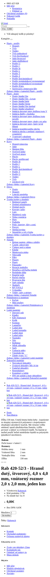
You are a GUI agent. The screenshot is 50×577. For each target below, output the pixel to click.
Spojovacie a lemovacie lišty (24, 89)
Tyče (14, 48)
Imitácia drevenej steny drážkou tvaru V (29, 111)
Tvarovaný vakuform (21, 136)
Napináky (16, 338)
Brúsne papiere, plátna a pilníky (26, 242)
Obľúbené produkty (15, 571)
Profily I (15, 66)
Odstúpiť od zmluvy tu (17, 552)
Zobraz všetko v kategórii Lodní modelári (25, 358)
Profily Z (16, 76)
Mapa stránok (13, 555)
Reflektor (16, 343)
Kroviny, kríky (18, 209)
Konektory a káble (20, 373)
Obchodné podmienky (16, 534)
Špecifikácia (12, 415)
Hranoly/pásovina (20, 144)
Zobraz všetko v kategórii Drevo (21, 197)
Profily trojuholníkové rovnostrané (27, 83)
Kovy (9, 141)
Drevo (9, 187)
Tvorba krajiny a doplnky (18, 199)
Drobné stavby (18, 207)
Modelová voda (19, 214)
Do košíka (6, 516)
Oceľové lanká (18, 151)
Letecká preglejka (20, 194)
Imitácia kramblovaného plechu (26, 129)
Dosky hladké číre (20, 96)
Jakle (14, 146)
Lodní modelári (13, 310)
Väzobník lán (18, 353)
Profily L (16, 71)
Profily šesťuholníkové (22, 78)
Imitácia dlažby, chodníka (23, 114)
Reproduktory (18, 370)
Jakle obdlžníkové (20, 61)
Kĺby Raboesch (19, 318)
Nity (14, 340)
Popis (9, 412)
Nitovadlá (16, 255)
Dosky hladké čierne (21, 104)
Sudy (14, 348)
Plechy (15, 156)
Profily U (16, 63)
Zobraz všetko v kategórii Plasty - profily (24, 91)
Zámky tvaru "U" (20, 355)
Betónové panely (19, 202)
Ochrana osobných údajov (18, 536)
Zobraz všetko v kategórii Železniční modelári (27, 378)
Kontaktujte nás (13, 550)
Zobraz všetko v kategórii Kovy (21, 184)
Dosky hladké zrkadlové (23, 109)
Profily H (16, 68)
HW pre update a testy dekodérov (27, 375)
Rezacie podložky (20, 267)
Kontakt (10, 531)
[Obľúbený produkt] (2, 462)
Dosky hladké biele (20, 101)
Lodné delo (17, 328)
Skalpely (16, 285)
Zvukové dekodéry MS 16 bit (25, 365)
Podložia (16, 222)
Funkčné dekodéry (20, 368)
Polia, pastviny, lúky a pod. (24, 224)
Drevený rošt (18, 312)
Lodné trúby (17, 335)
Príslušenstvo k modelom (18, 297)
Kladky (15, 315)
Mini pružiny (18, 302)
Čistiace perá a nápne (21, 247)
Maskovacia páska (20, 252)
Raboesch (22, 490)
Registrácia (17, 8)
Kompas (16, 323)
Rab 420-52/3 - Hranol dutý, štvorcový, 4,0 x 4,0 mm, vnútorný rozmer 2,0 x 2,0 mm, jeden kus (27, 388)
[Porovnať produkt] (5, 462)
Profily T (16, 73)
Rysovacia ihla (18, 280)
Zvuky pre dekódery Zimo (18, 547)
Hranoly (15, 46)
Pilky (14, 257)
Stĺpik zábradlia (19, 345)
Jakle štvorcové (19, 58)
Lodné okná (17, 333)
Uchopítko (17, 290)
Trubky (15, 51)
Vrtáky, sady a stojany (22, 292)
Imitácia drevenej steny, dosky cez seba (29, 121)
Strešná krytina (18, 229)
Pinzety (15, 260)
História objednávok (15, 568)
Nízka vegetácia (19, 217)
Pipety (15, 262)
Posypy (15, 227)
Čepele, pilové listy (20, 245)
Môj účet (10, 566)
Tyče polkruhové (19, 53)
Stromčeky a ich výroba (22, 232)
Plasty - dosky (13, 94)
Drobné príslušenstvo (21, 204)
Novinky (10, 573)
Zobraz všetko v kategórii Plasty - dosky (24, 139)
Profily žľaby (18, 86)
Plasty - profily (13, 43)
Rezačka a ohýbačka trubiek (24, 270)
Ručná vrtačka (18, 277)
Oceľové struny (19, 154)
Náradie (10, 240)
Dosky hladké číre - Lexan (24, 99)
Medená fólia (18, 149)
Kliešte (15, 250)
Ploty (14, 219)
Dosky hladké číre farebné (23, 106)
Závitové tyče (18, 182)
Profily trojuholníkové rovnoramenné (28, 81)
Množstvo (5, 512)
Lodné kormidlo (19, 330)
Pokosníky (17, 265)
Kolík (14, 320)
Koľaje (15, 300)
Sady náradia (18, 282)
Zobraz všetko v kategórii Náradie (22, 295)
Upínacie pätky (19, 350)
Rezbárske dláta (19, 272)
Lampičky (16, 325)
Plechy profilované (20, 159)
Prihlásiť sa (17, 11)
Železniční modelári (15, 360)
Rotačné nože (18, 275)
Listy (14, 212)
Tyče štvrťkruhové (20, 56)
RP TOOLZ (17, 287)
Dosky (15, 189)
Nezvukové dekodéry (21, 363)
